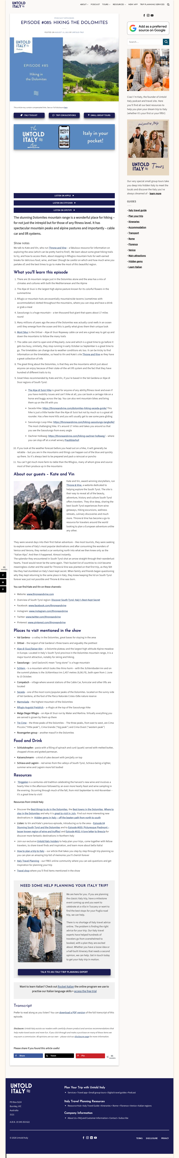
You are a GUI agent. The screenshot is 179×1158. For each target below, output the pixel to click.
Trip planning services (152, 4)
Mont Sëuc (22, 332)
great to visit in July (65, 813)
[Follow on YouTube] (152, 15)
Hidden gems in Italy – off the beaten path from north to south (67, 817)
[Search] (168, 4)
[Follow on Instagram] (148, 15)
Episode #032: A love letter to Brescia (85, 831)
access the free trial (85, 991)
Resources (118, 4)
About (83, 4)
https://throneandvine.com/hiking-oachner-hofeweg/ (76, 436)
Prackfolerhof (72, 440)
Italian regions (145, 1105)
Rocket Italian (66, 987)
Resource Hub (74, 1105)
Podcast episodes (64, 18)
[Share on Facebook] (3, 575)
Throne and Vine (57, 248)
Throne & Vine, (74, 485)
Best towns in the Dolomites (88, 809)
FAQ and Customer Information (93, 1118)
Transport (134, 233)
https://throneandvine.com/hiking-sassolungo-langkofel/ (84, 422)
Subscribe (123, 1118)
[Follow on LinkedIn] (91, 1137)
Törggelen (23, 782)
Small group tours (97, 1092)
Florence (124, 1105)
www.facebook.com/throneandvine (47, 605)
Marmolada (23, 702)
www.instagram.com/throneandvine (48, 611)
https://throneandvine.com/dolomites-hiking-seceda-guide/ (75, 408)
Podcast (95, 4)
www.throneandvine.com (40, 594)
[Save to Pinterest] (3, 589)
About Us (72, 1118)
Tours (105, 4)
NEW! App (133, 4)
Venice (133, 1105)
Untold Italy (78, 32)
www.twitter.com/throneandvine (43, 617)
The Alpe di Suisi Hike (39, 390)
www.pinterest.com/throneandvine (47, 622)
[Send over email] (3, 582)
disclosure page (82, 1036)
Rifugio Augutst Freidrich (30, 707)
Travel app (82, 1092)
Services (72, 1092)
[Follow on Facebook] (144, 15)
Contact (113, 1118)
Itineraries (106, 1105)
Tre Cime (22, 723)
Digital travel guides (117, 1092)
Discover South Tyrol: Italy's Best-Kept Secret (75, 600)
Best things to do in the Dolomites (49, 809)
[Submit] (166, 42)
